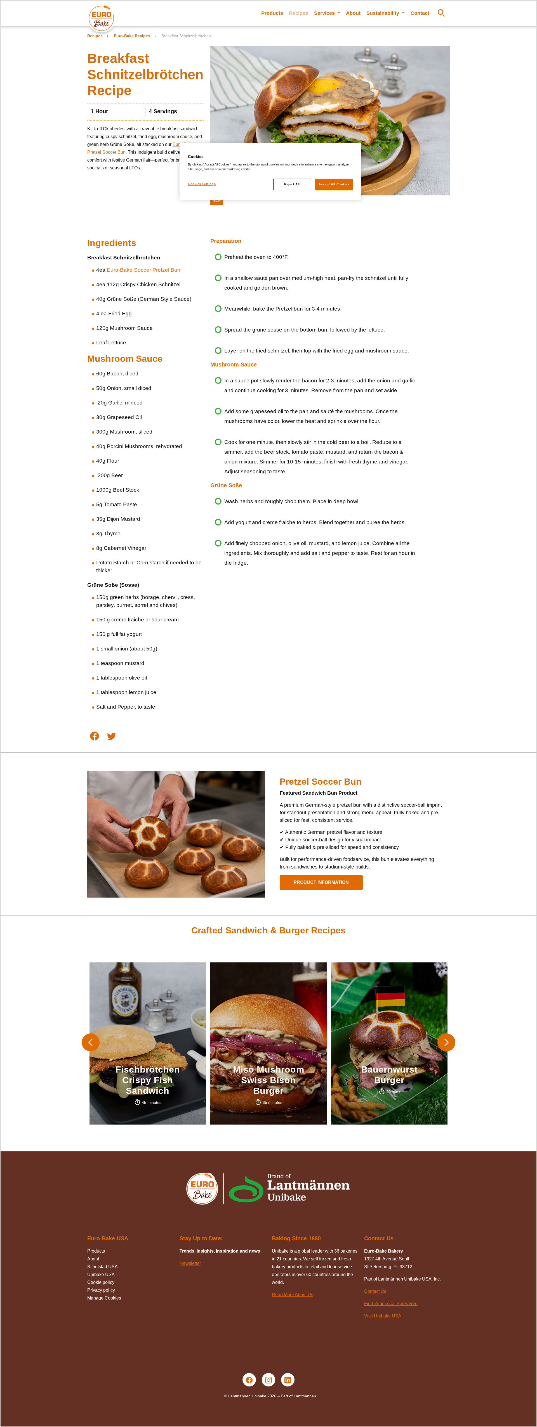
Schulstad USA (102, 1266)
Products (272, 13)
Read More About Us (292, 1294)
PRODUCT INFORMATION (321, 882)
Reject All (292, 184)
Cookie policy (100, 1282)
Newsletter (190, 1263)
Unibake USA (101, 1274)
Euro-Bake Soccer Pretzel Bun (143, 270)
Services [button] (325, 13)
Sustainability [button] (383, 13)
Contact (420, 13)
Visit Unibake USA (382, 1316)
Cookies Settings (202, 184)
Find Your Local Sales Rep (391, 1303)
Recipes (298, 13)
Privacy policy (101, 1290)
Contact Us (375, 1291)
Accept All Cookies (334, 184)
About (353, 13)
